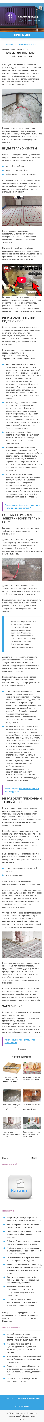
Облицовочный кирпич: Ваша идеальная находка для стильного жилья (24, 1359)
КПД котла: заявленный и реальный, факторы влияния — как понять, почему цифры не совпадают (24, 1251)
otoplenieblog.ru (29, 17)
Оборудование (21, 45)
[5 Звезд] (26, 1049)
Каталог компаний (22, 1406)
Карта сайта (8, 1398)
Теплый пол (33, 45)
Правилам (6, 1321)
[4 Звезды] (24, 1049)
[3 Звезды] (22, 1049)
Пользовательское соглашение (27, 1398)
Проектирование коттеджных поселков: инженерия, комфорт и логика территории (24, 1234)
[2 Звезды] (20, 1049)
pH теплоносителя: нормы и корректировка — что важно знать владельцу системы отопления (21, 1302)
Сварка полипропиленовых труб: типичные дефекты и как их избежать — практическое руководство (24, 1280)
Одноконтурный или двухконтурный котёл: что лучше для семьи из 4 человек (22, 1349)
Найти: (5, 1158)
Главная (9, 45)
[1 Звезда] (18, 1049)
